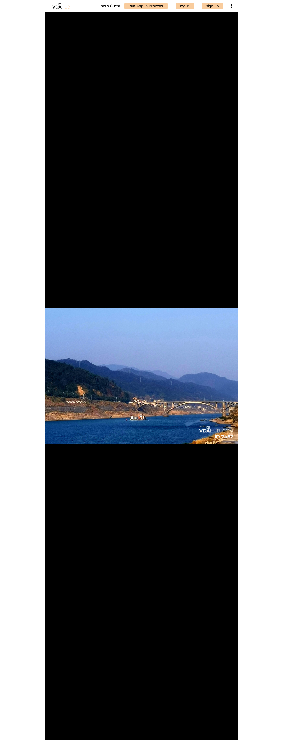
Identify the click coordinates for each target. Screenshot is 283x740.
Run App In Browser (145, 6)
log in (185, 6)
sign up (212, 6)
